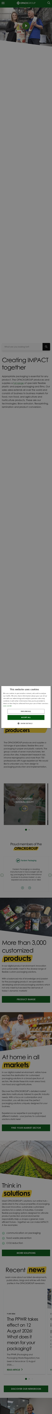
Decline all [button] (26, 711)
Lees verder (7, 706)
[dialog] (26, 707)
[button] (25, 723)
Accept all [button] (26, 717)
